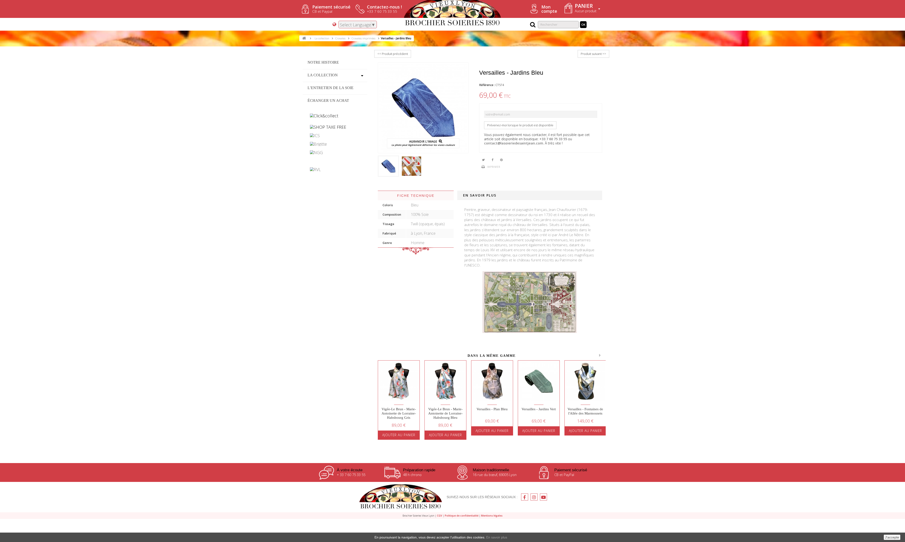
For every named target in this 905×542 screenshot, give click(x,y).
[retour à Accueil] (304, 38)
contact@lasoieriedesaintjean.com (513, 143)
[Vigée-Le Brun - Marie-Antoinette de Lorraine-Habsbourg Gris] (399, 381)
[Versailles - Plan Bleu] (492, 381)
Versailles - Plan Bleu (492, 409)
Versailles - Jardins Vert (539, 409)
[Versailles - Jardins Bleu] (388, 166)
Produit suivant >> (593, 54)
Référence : (487, 85)
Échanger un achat (328, 101)
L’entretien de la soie (331, 88)
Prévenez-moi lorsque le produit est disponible (520, 125)
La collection (323, 75)
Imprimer (493, 166)
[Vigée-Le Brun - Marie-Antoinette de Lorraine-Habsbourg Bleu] (445, 381)
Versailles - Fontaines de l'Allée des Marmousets (585, 411)
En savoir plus (496, 537)
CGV (439, 515)
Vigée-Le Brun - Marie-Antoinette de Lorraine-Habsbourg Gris (399, 413)
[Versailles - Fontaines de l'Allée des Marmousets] (585, 381)
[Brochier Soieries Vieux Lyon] (400, 497)
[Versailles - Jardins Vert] (538, 381)
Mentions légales (491, 515)
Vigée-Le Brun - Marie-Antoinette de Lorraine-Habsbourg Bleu (445, 413)
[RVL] (335, 169)
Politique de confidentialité (461, 515)
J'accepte (892, 537)
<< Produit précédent (392, 54)
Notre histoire (323, 62)
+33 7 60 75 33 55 (553, 139)
